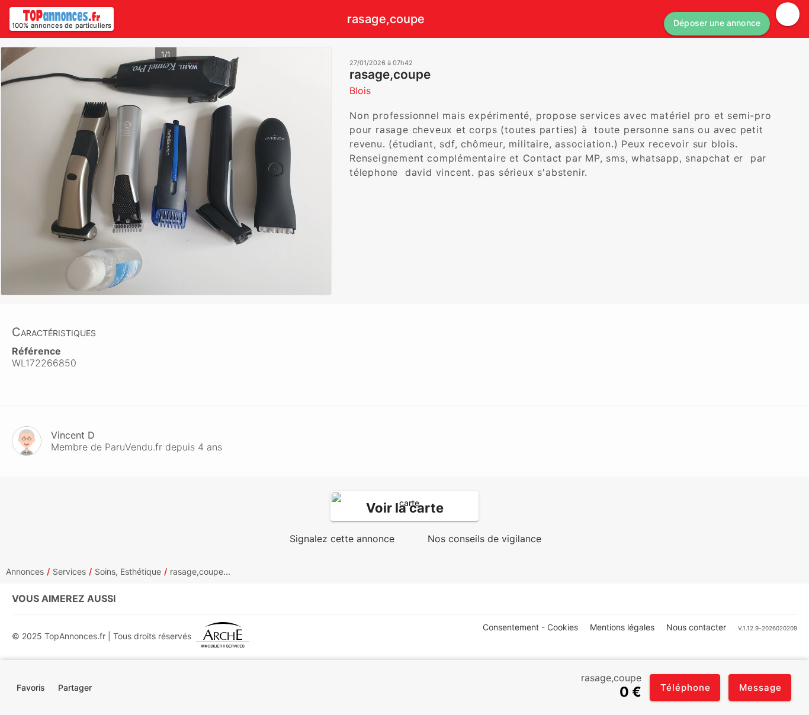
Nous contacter (696, 627)
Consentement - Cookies (530, 627)
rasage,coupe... (200, 571)
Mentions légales (622, 627)
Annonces (25, 571)
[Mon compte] (788, 14)
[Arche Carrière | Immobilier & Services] (222, 636)
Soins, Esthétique (128, 571)
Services (69, 571)
